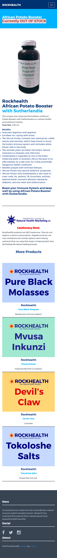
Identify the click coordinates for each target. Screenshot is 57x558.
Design (23, 546)
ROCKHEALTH (11, 5)
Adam (33, 546)
